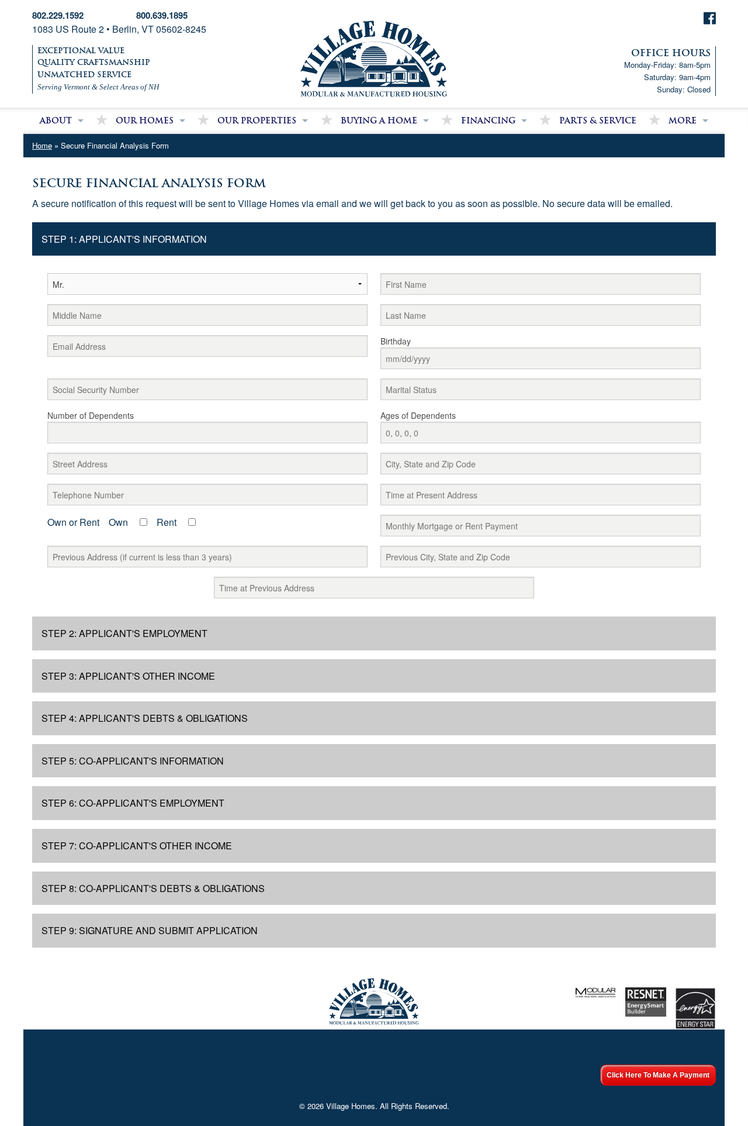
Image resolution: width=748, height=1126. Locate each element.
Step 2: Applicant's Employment (124, 633)
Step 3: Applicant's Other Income (128, 676)
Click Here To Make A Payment (658, 1075)
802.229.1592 (58, 15)
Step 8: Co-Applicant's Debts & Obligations (153, 888)
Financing (488, 120)
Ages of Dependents (418, 415)
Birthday (395, 341)
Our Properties (256, 120)
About (56, 120)
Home (42, 145)
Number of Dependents (90, 415)
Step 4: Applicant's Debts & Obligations (144, 718)
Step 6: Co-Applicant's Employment (132, 803)
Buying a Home (379, 120)
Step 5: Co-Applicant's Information (132, 760)
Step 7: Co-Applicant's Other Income (136, 845)
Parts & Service (597, 120)
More (683, 120)
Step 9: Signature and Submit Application (149, 930)
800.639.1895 (162, 15)
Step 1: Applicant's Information (124, 239)
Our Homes (145, 120)
